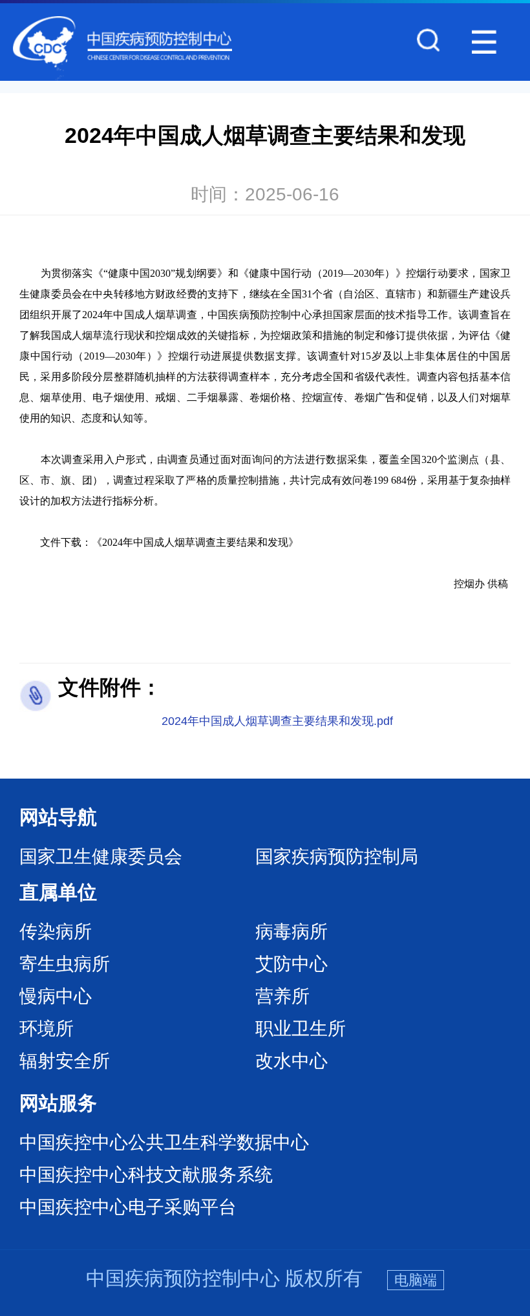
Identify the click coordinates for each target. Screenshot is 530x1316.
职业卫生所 (300, 1029)
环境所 (46, 1029)
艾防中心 (291, 964)
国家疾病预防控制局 (336, 857)
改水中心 (291, 1061)
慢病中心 (55, 996)
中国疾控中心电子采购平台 (128, 1207)
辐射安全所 (64, 1061)
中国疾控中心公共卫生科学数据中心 (164, 1142)
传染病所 (55, 932)
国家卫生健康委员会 (100, 857)
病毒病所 (291, 932)
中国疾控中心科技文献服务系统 (146, 1175)
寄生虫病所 (64, 964)
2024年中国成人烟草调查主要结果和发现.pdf (277, 721)
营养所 (282, 996)
